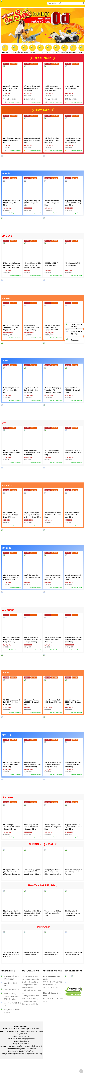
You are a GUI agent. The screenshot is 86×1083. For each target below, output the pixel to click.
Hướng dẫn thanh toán (30, 976)
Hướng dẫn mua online (30, 985)
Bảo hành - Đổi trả (28, 987)
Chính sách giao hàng (30, 982)
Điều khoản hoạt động (30, 999)
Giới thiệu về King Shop (30, 996)
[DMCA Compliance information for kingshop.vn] (73, 991)
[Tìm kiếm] (83, 3)
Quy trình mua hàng (29, 1001)
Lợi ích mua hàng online (30, 979)
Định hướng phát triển (30, 1004)
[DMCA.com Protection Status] (73, 995)
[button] (81, 1071)
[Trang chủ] (13, 3)
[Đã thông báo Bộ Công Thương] (75, 985)
